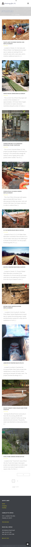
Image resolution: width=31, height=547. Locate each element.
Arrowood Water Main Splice (13, 363)
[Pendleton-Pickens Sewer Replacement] (19, 175)
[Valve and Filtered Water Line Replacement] (19, 29)
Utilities (5, 45)
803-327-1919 (5, 538)
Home (13, 14)
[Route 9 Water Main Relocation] (19, 255)
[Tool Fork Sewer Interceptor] (19, 441)
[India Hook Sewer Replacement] (19, 75)
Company (4, 505)
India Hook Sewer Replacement (14, 93)
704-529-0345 (5, 522)
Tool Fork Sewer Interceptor (13, 456)
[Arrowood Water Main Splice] (19, 342)
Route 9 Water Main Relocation (14, 267)
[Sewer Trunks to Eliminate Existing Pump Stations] (19, 125)
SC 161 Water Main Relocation (13, 230)
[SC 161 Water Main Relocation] (19, 218)
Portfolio (4, 507)
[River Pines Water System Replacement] (19, 294)
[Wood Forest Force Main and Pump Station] (19, 392)
